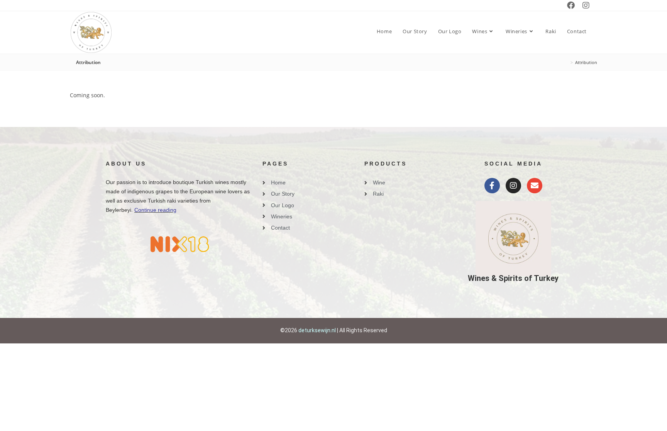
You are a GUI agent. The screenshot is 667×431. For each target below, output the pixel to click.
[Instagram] (513, 185)
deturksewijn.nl (317, 330)
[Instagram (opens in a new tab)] (586, 5)
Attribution (586, 62)
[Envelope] (534, 185)
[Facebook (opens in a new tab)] (571, 5)
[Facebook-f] (492, 185)
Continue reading (155, 210)
